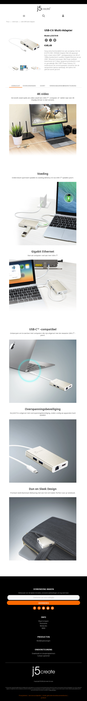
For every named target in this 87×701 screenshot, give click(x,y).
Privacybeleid (23, 695)
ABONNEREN (43, 603)
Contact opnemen (43, 656)
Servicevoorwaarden (35, 695)
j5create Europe (48, 681)
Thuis (8, 22)
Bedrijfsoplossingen (43, 641)
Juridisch (43, 698)
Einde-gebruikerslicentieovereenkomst (55, 695)
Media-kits (43, 626)
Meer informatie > (52, 690)
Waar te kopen (43, 621)
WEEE (43, 628)
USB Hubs (15, 22)
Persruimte (43, 623)
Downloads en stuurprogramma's (43, 653)
